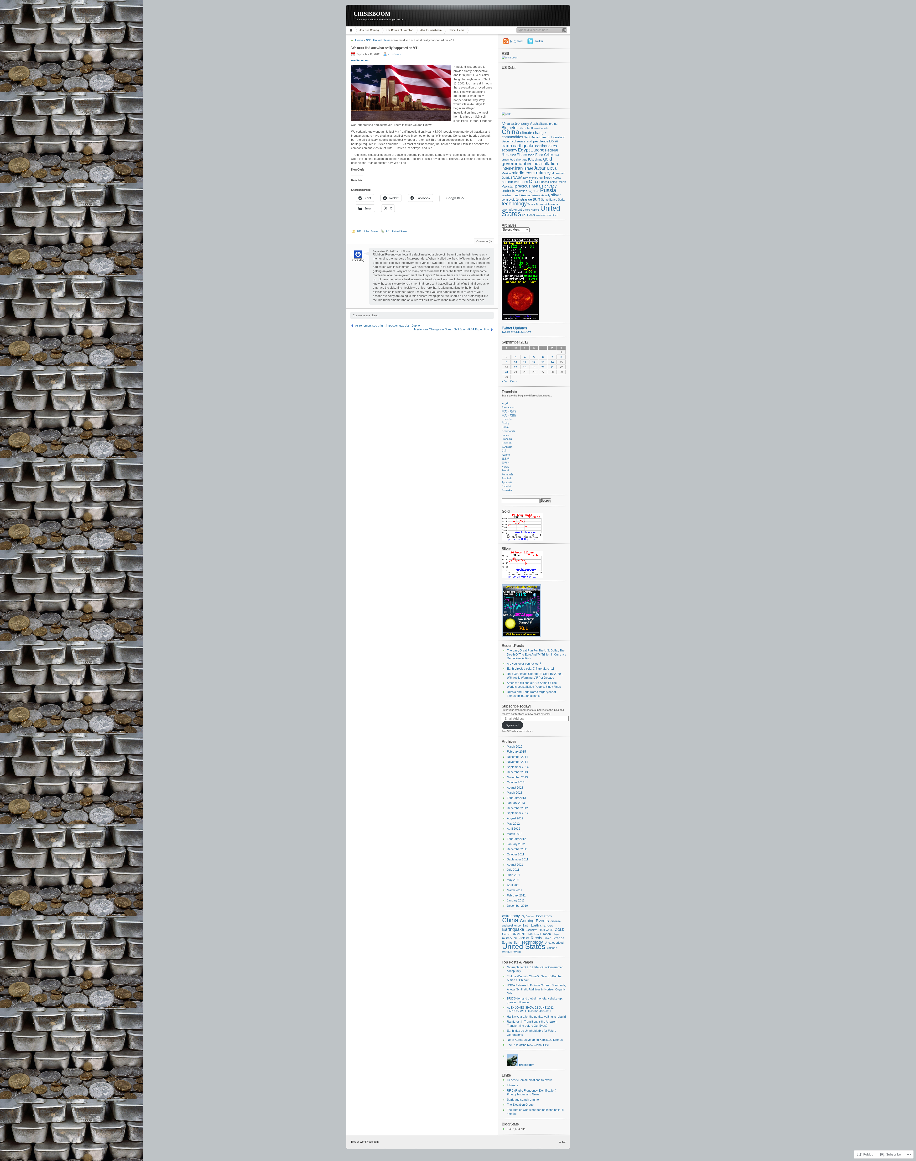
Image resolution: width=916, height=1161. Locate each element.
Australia (537, 123)
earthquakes (546, 145)
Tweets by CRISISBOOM (516, 331)
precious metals (529, 186)
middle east (523, 172)
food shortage (518, 159)
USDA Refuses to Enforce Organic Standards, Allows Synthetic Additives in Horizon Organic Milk (536, 989)
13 (542, 362)
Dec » (513, 381)
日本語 (506, 458)
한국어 (506, 462)
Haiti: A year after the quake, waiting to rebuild (536, 1016)
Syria (561, 199)
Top (564, 1142)
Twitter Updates (514, 328)
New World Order (533, 177)
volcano (552, 947)
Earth (525, 925)
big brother (551, 123)
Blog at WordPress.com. (365, 1141)
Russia (548, 190)
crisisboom (394, 54)
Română (506, 478)
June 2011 (513, 875)
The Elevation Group (520, 1104)
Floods (522, 155)
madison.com (360, 60)
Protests (524, 938)
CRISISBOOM (372, 14)
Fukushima (535, 159)
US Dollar (528, 215)
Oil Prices (541, 182)
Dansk (505, 427)
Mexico (506, 173)
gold (547, 158)
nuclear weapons (515, 182)
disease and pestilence (531, 141)
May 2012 (513, 823)
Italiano (506, 454)
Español (506, 486)
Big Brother (527, 916)
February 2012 (516, 839)
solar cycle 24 (511, 199)
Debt (527, 137)
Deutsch (506, 443)
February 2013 (516, 798)
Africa (506, 123)
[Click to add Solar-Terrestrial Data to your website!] (520, 319)
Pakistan (508, 186)
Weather (507, 952)
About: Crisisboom (431, 30)
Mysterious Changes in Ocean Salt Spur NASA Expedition (451, 329)
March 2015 (514, 746)
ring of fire (533, 191)
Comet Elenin (456, 30)
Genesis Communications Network (529, 1080)
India (537, 163)
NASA (517, 177)
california (533, 128)
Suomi (505, 435)
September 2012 (518, 813)
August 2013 (515, 787)
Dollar (553, 141)
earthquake (523, 145)
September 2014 (518, 767)
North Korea (552, 177)
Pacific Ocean (557, 182)
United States (381, 40)
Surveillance (549, 199)
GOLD (559, 930)
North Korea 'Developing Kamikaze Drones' (535, 1039)
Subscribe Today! (516, 706)
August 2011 (515, 864)
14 (552, 362)
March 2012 (514, 834)
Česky (505, 423)
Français (507, 438)
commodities (512, 137)
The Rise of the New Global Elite (528, 1045)
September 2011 (517, 859)
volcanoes (542, 215)
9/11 (369, 40)
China (510, 131)
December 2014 (517, 757)
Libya (552, 168)
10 (515, 362)
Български (508, 407)
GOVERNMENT (514, 934)
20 (542, 367)
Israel (528, 168)
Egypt (524, 149)
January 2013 (516, 803)
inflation (550, 163)
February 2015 (516, 751)
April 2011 (513, 885)
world (517, 951)
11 (524, 362)
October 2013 (516, 782)
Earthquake (513, 929)
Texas (531, 204)
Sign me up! (512, 725)
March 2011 (514, 890)
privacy (550, 186)
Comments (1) (484, 241)
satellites (507, 195)
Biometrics (511, 127)
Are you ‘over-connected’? (524, 663)
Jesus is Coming (369, 30)
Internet (508, 168)
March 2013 (514, 792)
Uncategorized (554, 942)
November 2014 (517, 762)
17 (515, 367)
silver (556, 195)
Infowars (512, 1085)
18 (524, 367)
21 (552, 367)
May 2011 (513, 880)
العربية (505, 403)
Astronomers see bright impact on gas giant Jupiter (388, 325)
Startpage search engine (523, 1099)
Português (508, 474)
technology (514, 204)
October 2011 (515, 854)
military (542, 172)
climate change (533, 132)
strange (526, 199)
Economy (531, 929)
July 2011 (513, 869)
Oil (531, 181)
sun (536, 199)
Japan (540, 168)
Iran (519, 168)
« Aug (505, 381)
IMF (529, 164)
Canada (543, 128)
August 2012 (515, 818)
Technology (532, 942)
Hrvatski (506, 419)
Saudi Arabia (521, 195)
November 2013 (517, 777)
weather (553, 215)
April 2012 (513, 828)
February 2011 (516, 895)
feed (516, 41)
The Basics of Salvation (399, 30)
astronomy (519, 123)
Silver (547, 938)
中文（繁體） (509, 415)
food (531, 155)
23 (506, 371)
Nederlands (508, 431)
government (514, 163)
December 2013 (517, 772)
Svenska (507, 490)
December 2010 (517, 905)
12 (533, 362)
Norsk (505, 466)
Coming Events (534, 920)
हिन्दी (504, 450)
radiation (521, 191)
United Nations (531, 209)
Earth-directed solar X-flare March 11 (530, 668)
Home (351, 30)
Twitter (539, 41)
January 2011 (516, 900)
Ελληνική (507, 446)
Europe (537, 150)
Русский (507, 482)
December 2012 (517, 808)
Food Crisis (544, 155)
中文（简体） (509, 411)
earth (507, 145)
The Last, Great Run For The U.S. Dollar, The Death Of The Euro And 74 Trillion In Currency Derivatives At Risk (536, 654)
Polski (505, 470)
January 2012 (516, 844)
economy (509, 150)
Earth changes (542, 925)
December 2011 (517, 849)
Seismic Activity (540, 195)
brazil (524, 128)
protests (508, 191)
